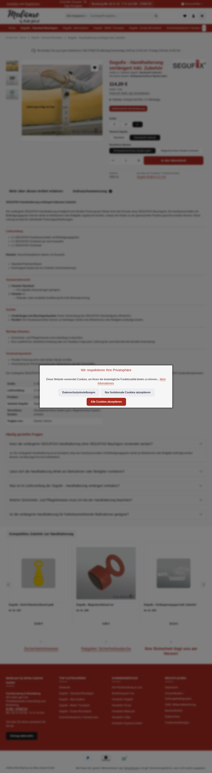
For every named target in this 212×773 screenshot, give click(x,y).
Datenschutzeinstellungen (78, 392)
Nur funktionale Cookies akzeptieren (128, 392)
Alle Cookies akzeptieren (106, 401)
